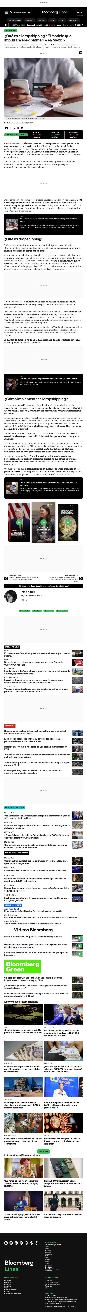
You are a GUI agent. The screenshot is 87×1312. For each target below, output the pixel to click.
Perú (46, 1258)
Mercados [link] (42, 20)
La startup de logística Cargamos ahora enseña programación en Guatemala (49, 379)
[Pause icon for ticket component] (6, 25)
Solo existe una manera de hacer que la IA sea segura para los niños (32, 923)
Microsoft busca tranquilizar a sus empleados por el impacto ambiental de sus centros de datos (64, 579)
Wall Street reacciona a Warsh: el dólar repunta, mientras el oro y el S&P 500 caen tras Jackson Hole (62, 1033)
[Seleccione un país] (29, 12)
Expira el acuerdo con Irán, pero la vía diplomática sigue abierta (33, 936)
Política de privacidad (51, 1282)
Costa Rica (48, 1265)
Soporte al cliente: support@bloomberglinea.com (60, 1301)
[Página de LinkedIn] (26, 1243)
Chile (46, 1256)
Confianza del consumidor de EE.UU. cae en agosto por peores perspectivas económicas (23, 1141)
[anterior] (6, 578)
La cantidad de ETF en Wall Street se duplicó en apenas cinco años (35, 870)
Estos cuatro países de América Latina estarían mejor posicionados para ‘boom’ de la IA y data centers (35, 879)
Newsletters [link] (29, 20)
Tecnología (11, 31)
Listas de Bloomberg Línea (12, 1293)
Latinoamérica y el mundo (53, 1245)
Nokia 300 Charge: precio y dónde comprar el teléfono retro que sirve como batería (23, 578)
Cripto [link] (62, 20)
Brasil (47, 1247)
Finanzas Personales (10, 1290)
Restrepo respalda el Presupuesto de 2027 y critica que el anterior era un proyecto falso (61, 1105)
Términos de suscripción (52, 1284)
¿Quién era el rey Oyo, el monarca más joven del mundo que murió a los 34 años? (22, 1217)
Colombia (48, 1252)
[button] (80, 52)
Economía (7, 1280)
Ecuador (48, 1259)
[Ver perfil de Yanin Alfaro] (12, 596)
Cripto (6, 1288)
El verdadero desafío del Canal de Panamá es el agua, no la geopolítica (33, 911)
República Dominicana (52, 1269)
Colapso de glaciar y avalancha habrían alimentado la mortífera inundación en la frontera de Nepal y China (33, 979)
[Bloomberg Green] (43, 966)
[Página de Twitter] (11, 1243)
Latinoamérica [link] (73, 20)
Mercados (7, 1282)
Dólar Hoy (7, 1284)
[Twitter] (26, 600)
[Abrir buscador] (11, 12)
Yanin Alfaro (11, 123)
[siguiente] (81, 578)
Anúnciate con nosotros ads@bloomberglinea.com (61, 1299)
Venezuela (48, 1254)
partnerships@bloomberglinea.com (56, 1298)
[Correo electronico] (22, 600)
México (47, 1248)
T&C (46, 1288)
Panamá (47, 1261)
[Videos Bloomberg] (43, 930)
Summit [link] (52, 20)
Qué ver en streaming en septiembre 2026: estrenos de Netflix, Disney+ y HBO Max (21, 1183)
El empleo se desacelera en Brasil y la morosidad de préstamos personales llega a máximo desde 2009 (33, 740)
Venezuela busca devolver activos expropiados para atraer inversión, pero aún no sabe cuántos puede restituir (36, 690)
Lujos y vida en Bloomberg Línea (22, 1155)
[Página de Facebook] (6, 1243)
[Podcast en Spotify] (36, 1243)
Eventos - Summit (50, 1296)
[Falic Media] (80, 15)
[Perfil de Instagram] (21, 1243)
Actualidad (7, 1286)
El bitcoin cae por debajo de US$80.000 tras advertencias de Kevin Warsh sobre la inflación (62, 1141)
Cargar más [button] (43, 1151)
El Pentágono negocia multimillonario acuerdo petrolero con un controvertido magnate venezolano (33, 771)
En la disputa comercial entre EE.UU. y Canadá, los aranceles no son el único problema (40, 917)
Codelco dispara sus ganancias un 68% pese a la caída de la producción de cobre (23, 1031)
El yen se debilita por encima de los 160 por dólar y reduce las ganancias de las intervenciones (22, 1069)
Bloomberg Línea (62, 611)
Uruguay (48, 1263)
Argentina (48, 1250)
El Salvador (48, 1267)
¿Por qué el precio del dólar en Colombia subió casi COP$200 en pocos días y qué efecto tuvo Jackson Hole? (37, 836)
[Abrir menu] (6, 12)
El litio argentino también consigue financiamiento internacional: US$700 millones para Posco (22, 1105)
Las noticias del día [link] (15, 20)
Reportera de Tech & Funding (31, 595)
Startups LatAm (24, 611)
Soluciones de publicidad (53, 1303)
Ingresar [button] (80, 12)
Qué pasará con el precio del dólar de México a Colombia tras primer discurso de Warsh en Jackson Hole (35, 846)
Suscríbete (48, 1280)
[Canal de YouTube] (16, 1243)
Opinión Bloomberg (13, 905)
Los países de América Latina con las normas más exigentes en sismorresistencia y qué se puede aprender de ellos (33, 681)
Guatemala (48, 1271)
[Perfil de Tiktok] (31, 1243)
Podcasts (7, 1291)
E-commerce (48, 611)
